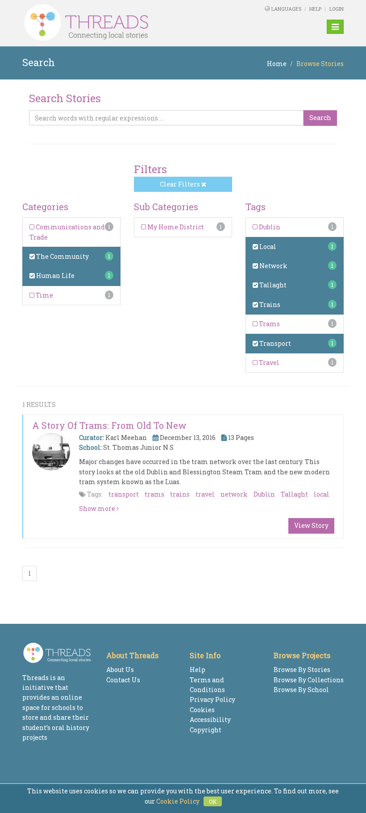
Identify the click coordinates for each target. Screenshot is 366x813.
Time (43, 295)
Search (320, 117)
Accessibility (210, 719)
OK (212, 801)
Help (315, 8)
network (234, 494)
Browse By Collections (309, 680)
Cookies (202, 709)
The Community (62, 256)
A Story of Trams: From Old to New (109, 425)
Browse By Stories (302, 669)
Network (272, 265)
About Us (120, 669)
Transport (274, 343)
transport (123, 494)
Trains (269, 304)
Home (277, 63)
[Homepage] (121, 23)
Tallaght (272, 285)
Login (336, 8)
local (321, 494)
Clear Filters (180, 184)
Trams (269, 323)
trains (180, 494)
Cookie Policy (178, 801)
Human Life (55, 275)
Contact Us (123, 680)
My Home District (175, 227)
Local (267, 246)
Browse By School (301, 689)
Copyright (205, 730)
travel (205, 494)
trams (154, 494)
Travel (268, 362)
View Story (311, 525)
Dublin (269, 227)
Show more (97, 508)
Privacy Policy (212, 699)
